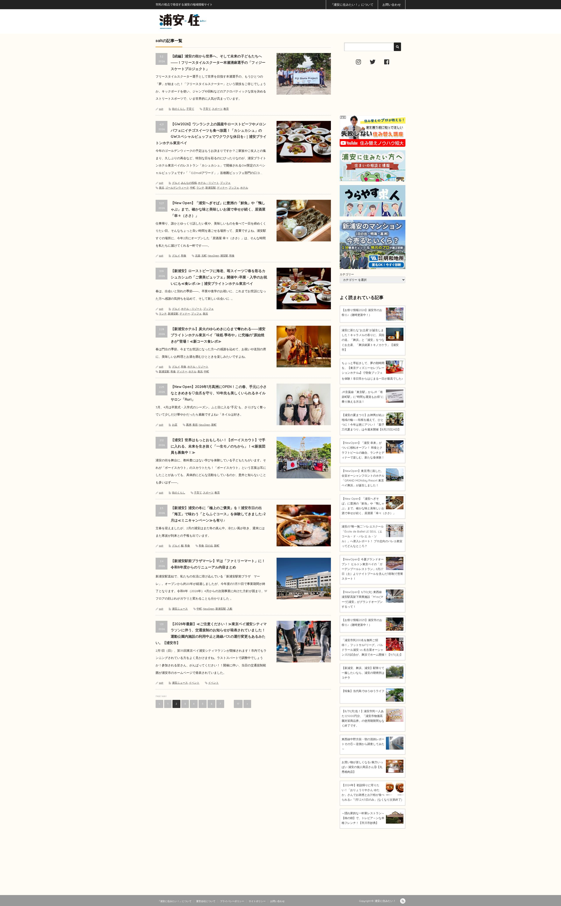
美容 (195, 424)
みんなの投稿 (189, 182)
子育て (190, 108)
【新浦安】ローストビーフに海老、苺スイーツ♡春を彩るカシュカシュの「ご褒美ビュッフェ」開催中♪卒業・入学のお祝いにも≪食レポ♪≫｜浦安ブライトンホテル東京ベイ (219, 277)
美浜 (161, 187)
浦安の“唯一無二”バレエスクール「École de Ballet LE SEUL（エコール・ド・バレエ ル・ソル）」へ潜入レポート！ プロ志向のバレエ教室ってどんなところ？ (372, 536)
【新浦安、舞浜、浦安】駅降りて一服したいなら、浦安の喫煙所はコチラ (363, 672)
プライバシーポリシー (232, 901)
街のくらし (178, 108)
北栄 (197, 255)
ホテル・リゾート (208, 182)
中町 (192, 187)
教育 (226, 108)
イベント (194, 682)
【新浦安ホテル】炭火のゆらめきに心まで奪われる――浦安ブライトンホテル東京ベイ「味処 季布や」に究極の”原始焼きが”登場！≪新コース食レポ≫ (218, 335)
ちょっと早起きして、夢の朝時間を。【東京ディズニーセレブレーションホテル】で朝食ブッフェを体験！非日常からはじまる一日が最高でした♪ (372, 370)
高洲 (188, 424)
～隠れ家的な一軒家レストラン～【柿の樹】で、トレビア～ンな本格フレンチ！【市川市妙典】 (363, 818)
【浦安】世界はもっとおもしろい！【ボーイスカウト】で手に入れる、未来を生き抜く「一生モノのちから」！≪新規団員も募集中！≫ (218, 446)
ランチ (200, 187)
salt (161, 108)
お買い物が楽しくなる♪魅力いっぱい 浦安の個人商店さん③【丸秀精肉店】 (362, 766)
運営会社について (205, 901)
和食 (183, 255)
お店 (174, 424)
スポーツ (217, 108)
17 (238, 703)
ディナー (222, 187)
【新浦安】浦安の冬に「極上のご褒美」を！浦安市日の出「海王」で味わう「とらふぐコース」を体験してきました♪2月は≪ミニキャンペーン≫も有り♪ (218, 514)
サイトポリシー (257, 901)
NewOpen (213, 255)
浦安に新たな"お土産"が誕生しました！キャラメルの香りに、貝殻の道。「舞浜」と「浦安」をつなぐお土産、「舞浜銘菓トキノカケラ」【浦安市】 (370, 339)
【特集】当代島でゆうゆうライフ (363, 691)
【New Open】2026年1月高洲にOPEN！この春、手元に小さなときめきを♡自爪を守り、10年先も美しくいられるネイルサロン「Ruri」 (219, 393)
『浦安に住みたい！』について (351, 5)
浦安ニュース (180, 608)
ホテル (244, 187)
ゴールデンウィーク (177, 187)
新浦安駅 (210, 187)
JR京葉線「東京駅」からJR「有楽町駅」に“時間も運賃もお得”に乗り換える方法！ (363, 396)
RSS (402, 901)
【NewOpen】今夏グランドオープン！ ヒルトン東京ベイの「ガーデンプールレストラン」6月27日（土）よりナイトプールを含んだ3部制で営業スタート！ (372, 568)
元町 (204, 255)
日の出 (209, 545)
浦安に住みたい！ (385, 900)
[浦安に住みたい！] (202, 21)
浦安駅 (224, 255)
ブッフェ (225, 182)
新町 (214, 424)
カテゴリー (347, 274)
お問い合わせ (391, 5)
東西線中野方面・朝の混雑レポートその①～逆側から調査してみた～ (363, 743)
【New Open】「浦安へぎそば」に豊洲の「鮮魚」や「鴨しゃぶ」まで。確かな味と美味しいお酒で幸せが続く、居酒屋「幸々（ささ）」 (218, 209)
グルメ (176, 182)
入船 (229, 608)
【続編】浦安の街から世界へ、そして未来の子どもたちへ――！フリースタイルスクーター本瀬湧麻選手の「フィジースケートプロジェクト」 (218, 62)
